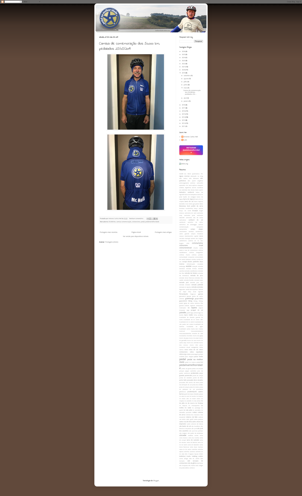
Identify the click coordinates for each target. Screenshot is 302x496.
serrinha (194, 449)
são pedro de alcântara (195, 433)
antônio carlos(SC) (196, 183)
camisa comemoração (123, 222)
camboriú (182, 222)
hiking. (195, 301)
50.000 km (112, 222)
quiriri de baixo (188, 394)
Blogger (156, 481)
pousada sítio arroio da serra (189, 382)
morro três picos (196, 345)
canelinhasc (199, 231)
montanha (182, 336)
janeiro (186, 101)
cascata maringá (184, 238)
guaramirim (183, 301)
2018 (183, 105)
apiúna (194, 185)
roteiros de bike (191, 417)
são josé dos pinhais (196, 431)
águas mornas (184, 176)
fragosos (193, 294)
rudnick (200, 417)
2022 (183, 64)
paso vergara (189, 356)
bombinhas (189, 208)
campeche (200, 227)
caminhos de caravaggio (188, 224)
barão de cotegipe (189, 197)
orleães (188, 354)
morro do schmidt (193, 343)
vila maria (191, 465)
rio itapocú (183, 405)
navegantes (194, 347)
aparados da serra (185, 185)
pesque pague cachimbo (187, 371)
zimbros (192, 468)
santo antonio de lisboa (195, 424)
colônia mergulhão (196, 252)
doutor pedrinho (193, 261)
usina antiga (183, 458)
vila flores (200, 463)
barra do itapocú (189, 199)
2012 (183, 123)
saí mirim (182, 419)
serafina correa (193, 435)
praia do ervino (194, 387)
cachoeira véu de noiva (194, 217)
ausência (200, 187)
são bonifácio (195, 426)
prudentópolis (192, 391)
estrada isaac (198, 280)
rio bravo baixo (195, 398)
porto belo (183, 380)
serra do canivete (193, 440)
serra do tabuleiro (193, 445)
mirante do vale (197, 333)
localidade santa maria (187, 329)
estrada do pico (196, 275)
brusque (195, 210)
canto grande (184, 234)
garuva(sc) (182, 296)
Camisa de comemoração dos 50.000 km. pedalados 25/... (192, 92)
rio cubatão (188, 401)
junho (186, 85)
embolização (191, 264)
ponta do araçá (198, 375)
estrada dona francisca (186, 278)
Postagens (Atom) (111, 242)
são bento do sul (185, 426)
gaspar (189, 296)
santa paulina (198, 419)
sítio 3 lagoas (189, 454)
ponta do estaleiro (185, 378)
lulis (196, 329)
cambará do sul (196, 220)
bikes (201, 204)
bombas (182, 208)
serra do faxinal (192, 442)
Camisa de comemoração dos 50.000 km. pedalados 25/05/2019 (129, 46)
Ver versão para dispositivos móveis (135, 236)
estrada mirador (184, 285)
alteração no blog (197, 176)
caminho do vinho (195, 222)
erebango (182, 266)
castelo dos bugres (197, 238)
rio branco (199, 396)
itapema (194, 308)
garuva (200, 294)
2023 (183, 60)
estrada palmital (197, 285)
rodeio (194, 412)
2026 (183, 51)
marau (201, 329)
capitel (196, 236)
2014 (183, 117)
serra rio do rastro (185, 449)
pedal (143, 222)
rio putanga (196, 408)
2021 (183, 67)
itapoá (201, 308)
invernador (182, 308)
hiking (190, 301)
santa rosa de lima (185, 422)
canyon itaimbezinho (186, 236)
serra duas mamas (196, 447)
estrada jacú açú (196, 282)
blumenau (182, 206)
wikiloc (187, 468)
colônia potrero (197, 255)
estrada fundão (189, 280)
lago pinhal (194, 313)
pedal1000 (200, 362)
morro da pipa (184, 338)
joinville (182, 312)
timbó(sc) (182, 456)
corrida (193, 259)
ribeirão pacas (198, 394)
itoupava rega (184, 310)
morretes (189, 336)
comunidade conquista (186, 257)
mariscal (182, 331)
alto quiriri (192, 181)
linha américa (198, 315)
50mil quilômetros (193, 174)
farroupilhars (194, 289)
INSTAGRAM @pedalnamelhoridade (191, 150)
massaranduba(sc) (197, 331)
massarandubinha (185, 333)
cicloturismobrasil (185, 248)
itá (188, 308)
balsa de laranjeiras (190, 194)
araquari (200, 185)
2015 (183, 114)
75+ (202, 174)
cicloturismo (136, 222)
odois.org (182, 354)
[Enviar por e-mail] (148, 219)
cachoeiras (182, 220)
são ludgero (183, 433)
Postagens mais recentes (108, 232)
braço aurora (198, 208)
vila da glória (192, 463)
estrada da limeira (191, 273)
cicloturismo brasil (191, 245)
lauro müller (188, 315)
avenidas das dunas (188, 190)
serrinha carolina (189, 451)
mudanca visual (184, 347)
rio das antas (196, 401)
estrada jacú (184, 282)
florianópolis (183, 294)
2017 (183, 108)
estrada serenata (197, 287)
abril (185, 98)
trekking (194, 456)
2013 (183, 120)
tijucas (196, 454)
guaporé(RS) (199, 298)
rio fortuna (199, 403)
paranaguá (194, 354)
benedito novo (183, 204)
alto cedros (183, 178)
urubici (200, 456)
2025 (183, 54)
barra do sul (189, 201)
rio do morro (190, 403)
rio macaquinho (194, 405)
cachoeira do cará (190, 213)
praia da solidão (197, 385)
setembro (187, 75)
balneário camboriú (186, 192)
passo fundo (198, 356)
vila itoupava (183, 465)
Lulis (185, 140)
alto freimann (194, 178)
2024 (183, 57)
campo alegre (197, 229)
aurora (194, 187)
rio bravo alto (184, 398)
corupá (184, 261)
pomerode (188, 375)
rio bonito (193, 396)
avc (180, 190)
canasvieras (183, 231)
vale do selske (194, 458)
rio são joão (188, 410)
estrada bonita (191, 268)
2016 (183, 111)
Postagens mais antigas (163, 232)
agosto (186, 78)
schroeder (182, 435)
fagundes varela (184, 289)
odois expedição (196, 352)
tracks (189, 456)
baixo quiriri (199, 190)
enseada (200, 264)
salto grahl (189, 419)
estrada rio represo (185, 287)
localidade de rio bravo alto (193, 319)
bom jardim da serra (195, 206)
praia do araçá (184, 387)
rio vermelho (197, 410)
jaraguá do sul (197, 310)
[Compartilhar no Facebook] (154, 219)
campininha (183, 229)
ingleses (192, 305)
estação (194, 266)
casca (201, 236)
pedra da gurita (187, 368)
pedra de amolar (197, 368)
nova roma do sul (191, 349)
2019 (183, 73)
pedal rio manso (190, 362)
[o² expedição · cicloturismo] (183, 164)
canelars (191, 231)
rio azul (186, 396)
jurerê (188, 313)
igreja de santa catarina (192, 303)
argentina (188, 187)
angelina (200, 181)
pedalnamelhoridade (152, 222)
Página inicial (136, 232)
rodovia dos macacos (193, 415)
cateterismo (183, 241)
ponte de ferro (198, 378)
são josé (194, 428)
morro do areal (194, 338)
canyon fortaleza (197, 234)
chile (187, 243)
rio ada (181, 396)
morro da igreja (198, 336)
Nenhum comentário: (136, 218)
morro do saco (191, 340)
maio (185, 88)
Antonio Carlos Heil (191, 137)
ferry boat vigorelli (195, 292)
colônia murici (184, 255)
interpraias (199, 305)
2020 (183, 70)
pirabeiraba (195, 373)
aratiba (181, 187)
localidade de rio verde (186, 322)
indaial (187, 305)
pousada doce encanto (195, 380)
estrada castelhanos (191, 271)
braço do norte (185, 210)
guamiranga (189, 298)
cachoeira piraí (189, 215)
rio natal (188, 408)
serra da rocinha (193, 438)
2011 (183, 126)
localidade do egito (195, 326)
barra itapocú (198, 201)
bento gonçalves (194, 204)
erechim (188, 266)
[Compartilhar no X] (152, 219)
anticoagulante (184, 183)
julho (185, 82)
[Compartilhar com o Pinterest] (157, 219)
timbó (201, 454)
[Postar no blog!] (150, 219)
